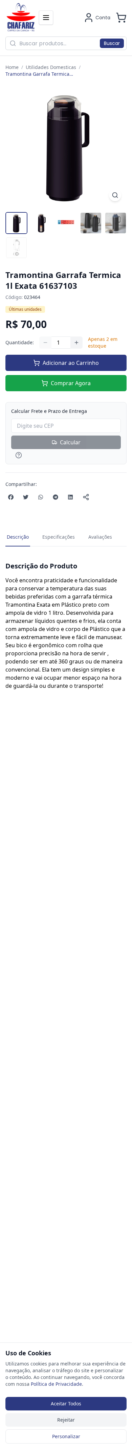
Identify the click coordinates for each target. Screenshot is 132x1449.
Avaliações (100, 537)
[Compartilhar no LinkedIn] (70, 497)
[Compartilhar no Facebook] (10, 497)
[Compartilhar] (86, 497)
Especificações (58, 537)
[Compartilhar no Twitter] (25, 497)
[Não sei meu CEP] (66, 455)
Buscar (112, 43)
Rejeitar (66, 1420)
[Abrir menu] (46, 17)
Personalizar (66, 1436)
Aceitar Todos (66, 1403)
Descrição (18, 537)
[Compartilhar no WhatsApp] (40, 497)
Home (12, 67)
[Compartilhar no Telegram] (55, 497)
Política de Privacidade (56, 1384)
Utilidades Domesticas (51, 67)
